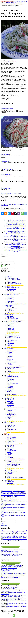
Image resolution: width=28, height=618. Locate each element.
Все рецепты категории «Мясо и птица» (17, 347)
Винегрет (9, 306)
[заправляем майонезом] (7, 180)
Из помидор (10, 359)
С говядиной (10, 344)
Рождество (9, 419)
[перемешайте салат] (6, 174)
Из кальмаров (10, 322)
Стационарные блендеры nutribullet (10, 555)
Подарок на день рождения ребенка (10, 551)
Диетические (14, 294)
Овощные (9, 298)
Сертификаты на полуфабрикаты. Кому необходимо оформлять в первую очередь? (13, 596)
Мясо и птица (15, 334)
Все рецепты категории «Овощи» (15, 392)
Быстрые (9, 424)
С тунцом (9, 442)
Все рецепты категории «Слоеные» (16, 458)
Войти (2, 523)
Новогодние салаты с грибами (14, 283)
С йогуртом (10, 483)
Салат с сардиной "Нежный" (8, 569)
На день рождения (11, 289)
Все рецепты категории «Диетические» (17, 303)
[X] (15, 213)
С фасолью (9, 364)
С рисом (9, 363)
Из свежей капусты (11, 379)
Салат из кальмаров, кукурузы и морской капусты (14, 537)
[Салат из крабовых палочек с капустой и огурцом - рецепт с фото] (14, 205)
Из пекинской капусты (12, 376)
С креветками (10, 301)
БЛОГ (6, 2)
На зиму (11, 348)
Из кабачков (10, 353)
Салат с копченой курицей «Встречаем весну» (12, 492)
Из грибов (9, 352)
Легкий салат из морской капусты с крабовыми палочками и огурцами (15, 223)
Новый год (9, 341)
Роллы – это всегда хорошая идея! (9, 552)
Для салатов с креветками (13, 464)
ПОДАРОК (20, 4)
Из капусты (9, 295)
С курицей (9, 302)
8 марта (8, 411)
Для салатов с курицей (12, 465)
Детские (11, 286)
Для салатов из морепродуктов (14, 462)
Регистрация (4, 525)
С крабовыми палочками (13, 312)
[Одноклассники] (5, 213)
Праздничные (10, 299)
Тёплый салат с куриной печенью (9, 500)
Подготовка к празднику (10, 394)
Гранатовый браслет (12, 308)
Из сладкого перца (11, 361)
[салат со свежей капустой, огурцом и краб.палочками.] (14, 195)
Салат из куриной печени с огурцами (17, 539)
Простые (11, 422)
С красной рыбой (11, 439)
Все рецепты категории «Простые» (16, 432)
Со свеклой (9, 391)
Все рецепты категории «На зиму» (15, 366)
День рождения (10, 413)
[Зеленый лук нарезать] (7, 169)
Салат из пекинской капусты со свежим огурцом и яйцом (15, 245)
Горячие (9, 435)
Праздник (12, 409)
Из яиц (8, 475)
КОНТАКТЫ (13, 4)
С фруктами (10, 457)
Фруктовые (9, 291)
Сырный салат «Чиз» (13, 586)
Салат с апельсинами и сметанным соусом (11, 566)
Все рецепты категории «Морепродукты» (13, 333)
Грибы (10, 276)
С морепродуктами (11, 429)
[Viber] (18, 213)
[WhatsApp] (22, 213)
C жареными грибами (12, 278)
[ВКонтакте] (2, 213)
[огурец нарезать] (5, 154)
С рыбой (9, 406)
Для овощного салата (12, 461)
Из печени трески (11, 437)
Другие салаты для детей (13, 287)
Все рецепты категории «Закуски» (15, 320)
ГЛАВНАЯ (17, 1)
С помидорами (10, 388)
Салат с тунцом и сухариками (8, 497)
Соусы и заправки (18, 460)
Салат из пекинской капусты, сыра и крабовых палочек (15, 234)
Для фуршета (10, 316)
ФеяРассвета (9, 61)
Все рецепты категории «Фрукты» (15, 484)
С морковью (10, 386)
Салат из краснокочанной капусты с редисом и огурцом (15, 250)
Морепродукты (17, 321)
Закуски (11, 314)
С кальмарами (10, 403)
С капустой (9, 384)
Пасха (8, 418)
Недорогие (9, 370)
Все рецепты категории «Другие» (15, 313)
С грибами (9, 402)
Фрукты (11, 480)
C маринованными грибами (14, 279)
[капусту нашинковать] (7, 108)
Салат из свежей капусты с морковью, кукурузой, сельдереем (14, 534)
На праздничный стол (12, 318)
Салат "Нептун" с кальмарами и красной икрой (13, 495)
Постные (11, 398)
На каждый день (11, 425)
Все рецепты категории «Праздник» (16, 421)
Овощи (10, 375)
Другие (11, 305)
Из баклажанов (10, 351)
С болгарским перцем (12, 383)
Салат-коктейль (10, 330)
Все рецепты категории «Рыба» (15, 444)
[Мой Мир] (9, 213)
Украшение (14, 470)
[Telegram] (25, 213)
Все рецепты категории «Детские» (15, 293)
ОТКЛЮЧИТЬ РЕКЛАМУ (7, 1)
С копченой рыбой (11, 438)
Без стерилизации (11, 349)
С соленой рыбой (11, 441)
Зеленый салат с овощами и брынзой (10, 577)
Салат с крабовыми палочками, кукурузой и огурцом (15, 240)
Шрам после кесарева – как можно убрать (11, 554)
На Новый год (10, 290)
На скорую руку (17, 367)
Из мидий (9, 325)
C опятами (9, 281)
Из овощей (9, 473)
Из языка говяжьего (12, 340)
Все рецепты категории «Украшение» (16, 479)
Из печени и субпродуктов (13, 337)
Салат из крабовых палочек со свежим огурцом (15, 229)
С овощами (9, 453)
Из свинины (10, 339)
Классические (10, 310)
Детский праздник (11, 415)
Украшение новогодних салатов (15, 477)
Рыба (8, 434)
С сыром (9, 456)
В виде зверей (10, 472)
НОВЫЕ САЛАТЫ (18, 2)
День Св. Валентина (12, 414)
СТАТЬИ (10, 2)
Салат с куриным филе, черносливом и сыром (12, 574)
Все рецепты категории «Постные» (16, 407)
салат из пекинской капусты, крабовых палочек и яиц (12, 209)
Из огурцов (9, 357)
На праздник (10, 401)
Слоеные (11, 445)
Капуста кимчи (4, 572)
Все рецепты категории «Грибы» (15, 285)
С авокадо (9, 382)
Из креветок (10, 324)
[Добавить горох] (5, 161)
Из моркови (10, 356)
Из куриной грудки (11, 336)
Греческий (9, 309)
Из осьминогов (10, 326)
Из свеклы (9, 360)
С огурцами (10, 387)
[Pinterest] (12, 213)
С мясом (9, 430)
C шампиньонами (11, 282)
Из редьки (9, 378)
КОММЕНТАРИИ (5, 4)
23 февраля (9, 410)
